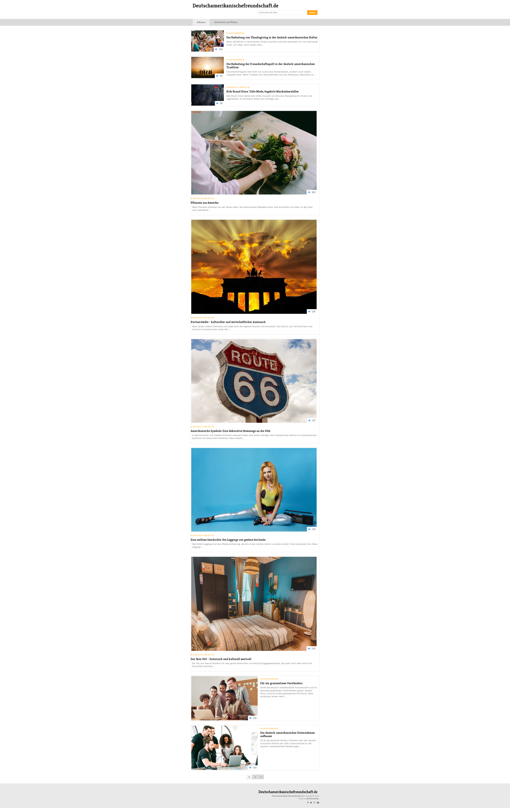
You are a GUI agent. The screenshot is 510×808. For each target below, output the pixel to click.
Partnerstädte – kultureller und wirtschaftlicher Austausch (228, 322)
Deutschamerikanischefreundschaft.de (235, 5)
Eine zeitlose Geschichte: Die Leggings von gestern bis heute (228, 539)
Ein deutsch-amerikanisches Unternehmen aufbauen (287, 734)
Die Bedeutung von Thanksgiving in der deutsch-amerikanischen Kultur (272, 37)
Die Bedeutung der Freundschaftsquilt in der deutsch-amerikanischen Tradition (270, 65)
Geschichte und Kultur (225, 22)
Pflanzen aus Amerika (204, 202)
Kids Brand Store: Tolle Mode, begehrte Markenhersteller (262, 91)
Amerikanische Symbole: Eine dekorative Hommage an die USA (230, 431)
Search (312, 12)
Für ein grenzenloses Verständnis (281, 683)
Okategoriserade (236, 33)
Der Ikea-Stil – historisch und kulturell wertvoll (221, 659)
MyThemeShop (313, 799)
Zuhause (201, 22)
